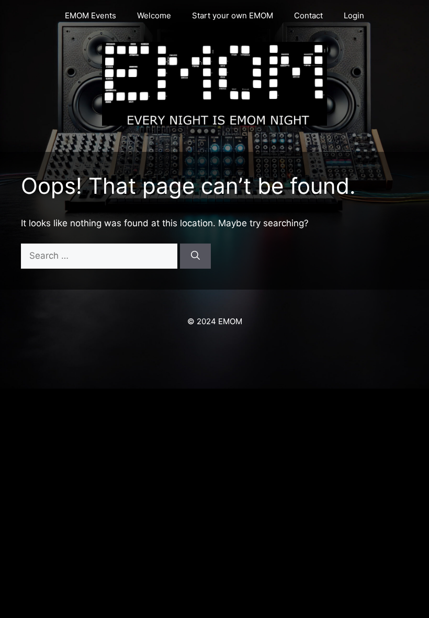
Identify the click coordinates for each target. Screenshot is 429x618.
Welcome (154, 15)
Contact (308, 15)
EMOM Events (90, 15)
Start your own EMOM (232, 15)
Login (354, 15)
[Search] (195, 256)
